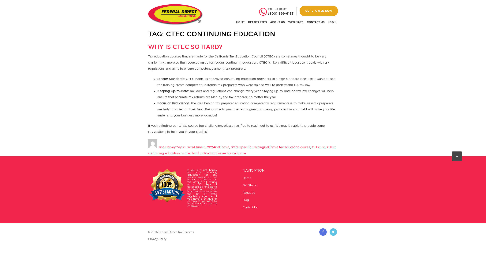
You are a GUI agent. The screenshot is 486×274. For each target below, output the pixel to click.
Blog (246, 200)
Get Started (257, 22)
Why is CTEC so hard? (185, 47)
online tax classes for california (223, 153)
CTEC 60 (318, 147)
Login (332, 22)
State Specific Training (247, 147)
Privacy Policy (157, 239)
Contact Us (316, 22)
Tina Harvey (167, 147)
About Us (277, 22)
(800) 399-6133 (281, 13)
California (222, 147)
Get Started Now (318, 11)
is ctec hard (190, 153)
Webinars (295, 22)
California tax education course (287, 147)
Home (240, 22)
